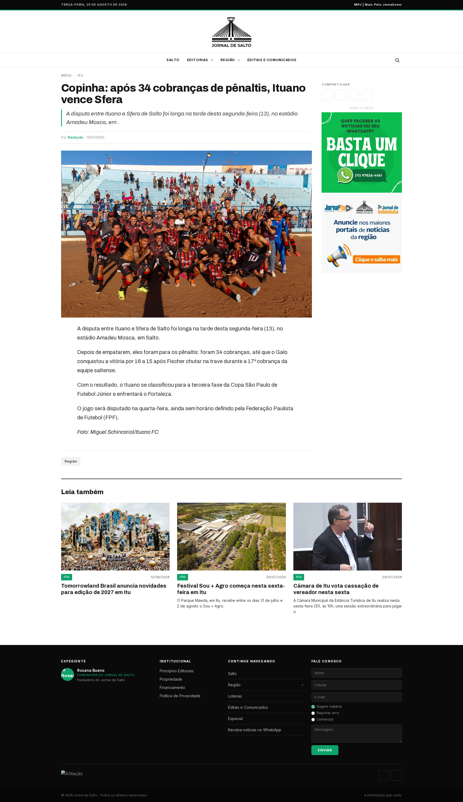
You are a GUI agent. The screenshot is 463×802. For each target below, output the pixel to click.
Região (71, 461)
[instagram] (384, 775)
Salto (173, 60)
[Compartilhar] (327, 94)
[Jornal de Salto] (232, 32)
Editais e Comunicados (272, 60)
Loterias (235, 696)
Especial (235, 718)
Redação (75, 137)
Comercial (325, 719)
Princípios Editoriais (177, 671)
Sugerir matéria (329, 706)
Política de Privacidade (180, 695)
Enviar (325, 750)
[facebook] (397, 775)
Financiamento (172, 687)
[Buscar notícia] (397, 60)
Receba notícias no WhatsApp (254, 730)
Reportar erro (328, 713)
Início (66, 75)
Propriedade (171, 679)
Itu (80, 75)
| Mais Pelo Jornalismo (378, 4)
